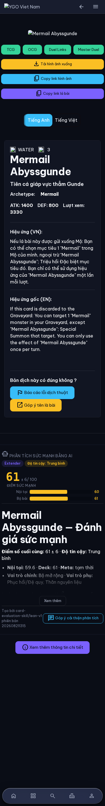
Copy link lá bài (52, 93)
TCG (11, 49)
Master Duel (88, 49)
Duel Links (57, 49)
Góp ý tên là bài (36, 405)
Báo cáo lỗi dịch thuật (42, 393)
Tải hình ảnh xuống (52, 64)
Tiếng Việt (66, 120)
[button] (95, 6)
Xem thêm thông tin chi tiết (52, 647)
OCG (32, 49)
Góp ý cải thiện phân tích (73, 618)
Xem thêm (52, 600)
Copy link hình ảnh (52, 78)
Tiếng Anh (39, 120)
